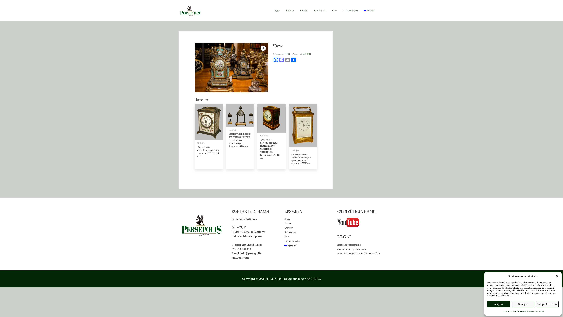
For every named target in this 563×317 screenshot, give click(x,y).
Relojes (307, 54)
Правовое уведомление (535, 311)
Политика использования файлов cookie (358, 253)
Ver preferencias (547, 304)
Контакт (288, 227)
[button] (557, 276)
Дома (287, 218)
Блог (286, 236)
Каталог (288, 223)
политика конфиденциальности (514, 311)
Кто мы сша (290, 232)
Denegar (523, 304)
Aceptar (498, 304)
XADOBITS (313, 278)
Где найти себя (292, 240)
